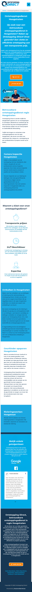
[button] (16, 564)
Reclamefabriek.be (19, 588)
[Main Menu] (28, 4)
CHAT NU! (16, 77)
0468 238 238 (17, 83)
